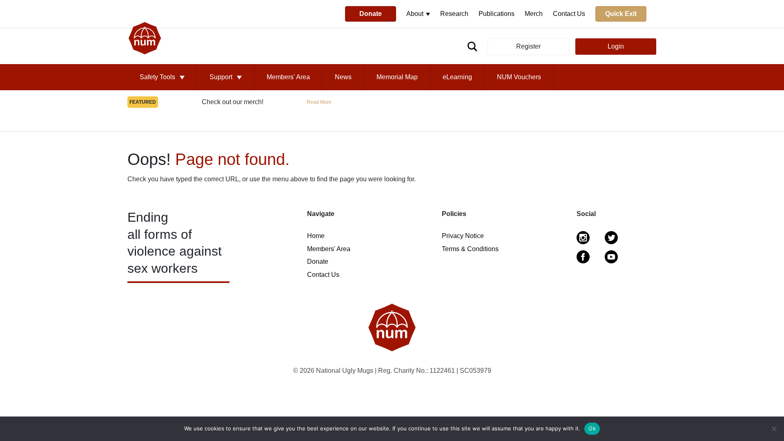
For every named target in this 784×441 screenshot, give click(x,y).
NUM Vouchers (519, 77)
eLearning (457, 77)
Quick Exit (621, 13)
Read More (319, 102)
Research (454, 13)
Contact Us (569, 13)
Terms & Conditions (470, 248)
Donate (370, 13)
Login (616, 46)
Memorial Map (397, 77)
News (343, 77)
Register (528, 46)
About (415, 13)
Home (316, 235)
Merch (534, 13)
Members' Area (288, 77)
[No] (774, 429)
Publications (496, 13)
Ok (592, 428)
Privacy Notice (463, 235)
